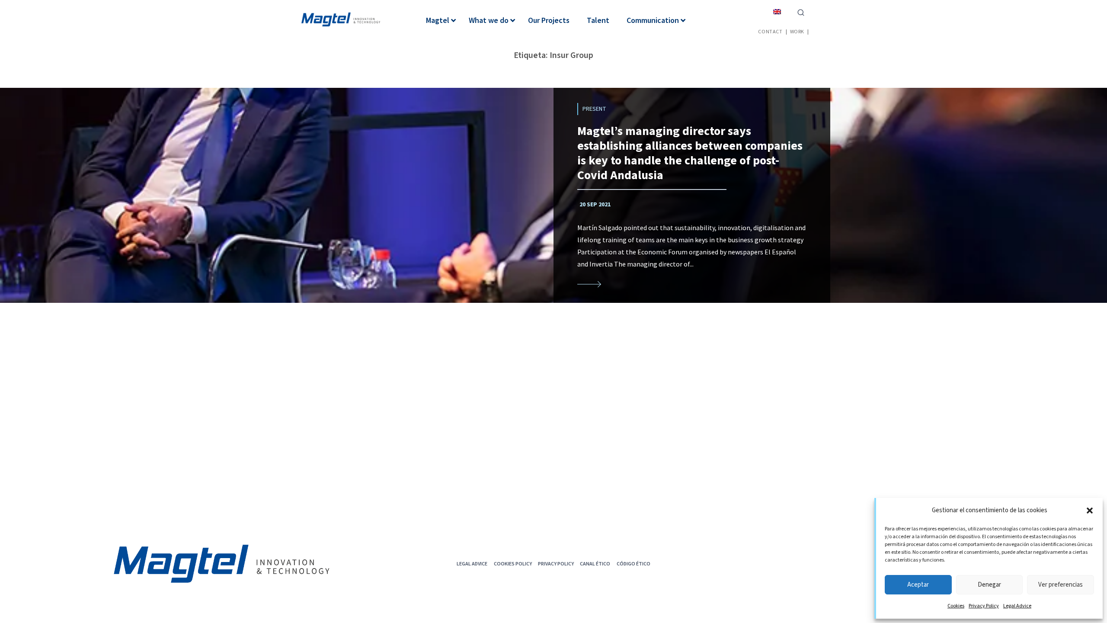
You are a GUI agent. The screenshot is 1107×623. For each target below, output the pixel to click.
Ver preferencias (1060, 584)
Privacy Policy (984, 606)
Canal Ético (595, 563)
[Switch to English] (777, 11)
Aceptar (918, 584)
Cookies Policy (513, 563)
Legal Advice (1017, 606)
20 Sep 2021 (595, 204)
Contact (770, 31)
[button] (1089, 510)
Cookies (955, 606)
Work (797, 31)
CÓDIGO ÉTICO (633, 563)
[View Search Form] (801, 11)
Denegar (989, 584)
